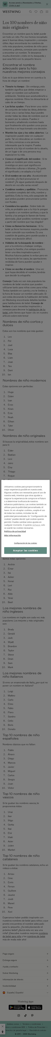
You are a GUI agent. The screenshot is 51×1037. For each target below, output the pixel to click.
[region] (25, 518)
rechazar (36, 525)
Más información (12, 535)
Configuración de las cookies (25, 543)
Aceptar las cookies (25, 550)
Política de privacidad (15, 531)
